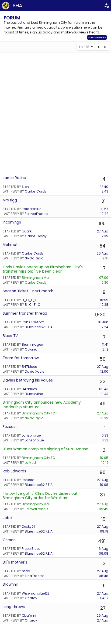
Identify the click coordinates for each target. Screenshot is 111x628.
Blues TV (10, 335)
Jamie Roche (14, 177)
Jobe (7, 517)
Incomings (12, 222)
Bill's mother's (15, 562)
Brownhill (10, 584)
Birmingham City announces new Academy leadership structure (42, 404)
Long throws (14, 606)
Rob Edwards (14, 471)
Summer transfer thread (25, 313)
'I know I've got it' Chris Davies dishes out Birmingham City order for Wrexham (40, 495)
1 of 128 (84, 47)
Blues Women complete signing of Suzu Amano (45, 449)
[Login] (106, 5)
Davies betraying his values (28, 380)
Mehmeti (11, 244)
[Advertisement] (55, 113)
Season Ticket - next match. (28, 291)
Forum (12, 18)
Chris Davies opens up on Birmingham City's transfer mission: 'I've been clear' (43, 269)
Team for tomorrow (21, 358)
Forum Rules (97, 37)
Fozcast (10, 426)
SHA (17, 5)
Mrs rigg (10, 200)
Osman (9, 540)
